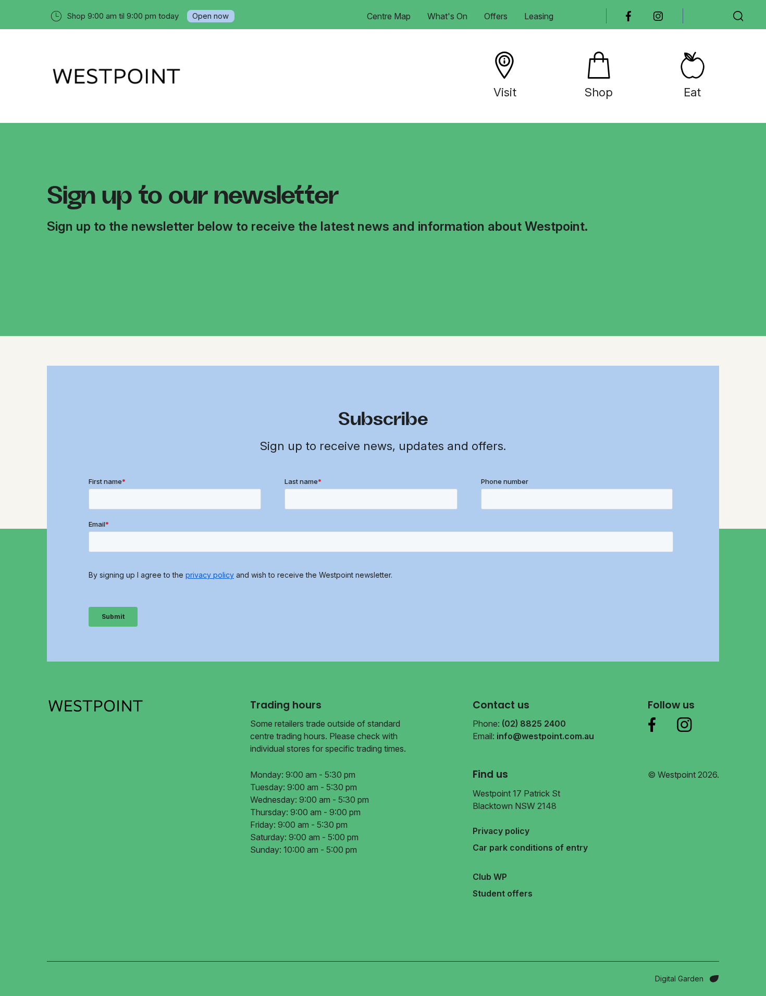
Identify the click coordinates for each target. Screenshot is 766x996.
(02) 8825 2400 (534, 723)
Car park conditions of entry (530, 847)
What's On (447, 16)
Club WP (490, 877)
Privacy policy (501, 831)
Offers (496, 16)
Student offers (503, 893)
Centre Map (389, 16)
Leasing (538, 16)
